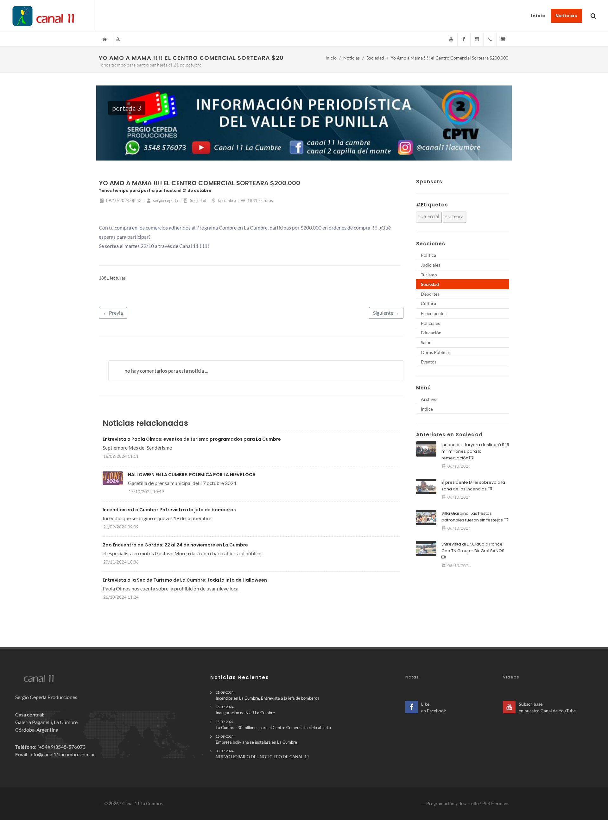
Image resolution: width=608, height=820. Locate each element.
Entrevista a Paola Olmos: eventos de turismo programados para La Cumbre (192, 439)
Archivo (429, 399)
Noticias (351, 57)
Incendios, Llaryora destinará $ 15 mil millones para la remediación (475, 451)
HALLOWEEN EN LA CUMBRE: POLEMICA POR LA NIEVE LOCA (192, 474)
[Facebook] (464, 39)
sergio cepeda (165, 200)
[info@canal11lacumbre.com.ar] (503, 39)
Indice (427, 409)
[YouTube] (451, 39)
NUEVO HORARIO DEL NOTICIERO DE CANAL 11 (262, 754)
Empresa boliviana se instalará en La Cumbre (256, 739)
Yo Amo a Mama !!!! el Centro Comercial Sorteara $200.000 (449, 57)
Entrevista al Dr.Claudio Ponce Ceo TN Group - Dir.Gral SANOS (472, 547)
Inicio (331, 57)
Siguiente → (386, 313)
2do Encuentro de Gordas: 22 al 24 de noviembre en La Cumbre (175, 545)
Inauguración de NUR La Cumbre (245, 710)
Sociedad (375, 57)
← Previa (113, 313)
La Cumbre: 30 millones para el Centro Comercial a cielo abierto (273, 725)
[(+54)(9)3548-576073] (490, 39)
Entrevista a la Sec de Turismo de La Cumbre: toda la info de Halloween (185, 580)
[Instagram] (477, 39)
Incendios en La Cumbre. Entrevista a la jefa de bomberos (169, 510)
